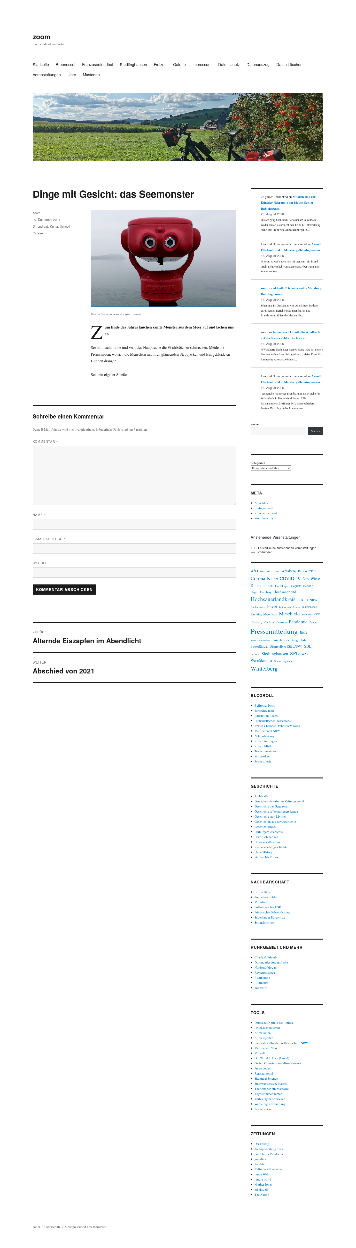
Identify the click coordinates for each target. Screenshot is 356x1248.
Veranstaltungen (47, 74)
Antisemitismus (270, 571)
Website (41, 563)
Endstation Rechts (267, 715)
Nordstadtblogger (266, 967)
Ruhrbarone (262, 977)
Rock (303, 632)
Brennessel (65, 64)
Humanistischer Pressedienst (273, 720)
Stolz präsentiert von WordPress (85, 1227)
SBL (307, 646)
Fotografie (295, 586)
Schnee (255, 654)
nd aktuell (261, 1189)
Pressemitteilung (274, 631)
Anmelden (261, 503)
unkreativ (261, 988)
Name (39, 514)
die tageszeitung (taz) (269, 1149)
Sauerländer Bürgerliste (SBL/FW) (276, 646)
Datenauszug (258, 64)
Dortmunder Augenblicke (271, 962)
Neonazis (307, 614)
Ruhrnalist (261, 982)
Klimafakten (263, 1033)
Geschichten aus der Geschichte (275, 821)
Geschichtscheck (266, 826)
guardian (260, 1159)
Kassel (272, 606)
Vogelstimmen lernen (268, 1093)
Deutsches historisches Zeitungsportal (279, 801)
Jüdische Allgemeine (268, 1169)
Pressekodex (263, 1068)
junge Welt (262, 1174)
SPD (295, 653)
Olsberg (257, 622)
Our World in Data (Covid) (272, 1058)
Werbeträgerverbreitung (270, 1104)
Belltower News (265, 705)
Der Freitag (262, 1144)
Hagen (254, 592)
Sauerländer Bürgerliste (289, 639)
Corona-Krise (264, 578)
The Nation (262, 1194)
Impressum (202, 64)
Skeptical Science (266, 1078)
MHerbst (260, 902)
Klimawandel (309, 607)
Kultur (54, 226)
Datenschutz (229, 64)
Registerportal (264, 1073)
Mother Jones (263, 1184)
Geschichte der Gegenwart (272, 806)
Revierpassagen (265, 972)
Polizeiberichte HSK (268, 907)
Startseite (41, 64)
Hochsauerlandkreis (273, 599)
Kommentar (45, 441)
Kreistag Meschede (264, 614)
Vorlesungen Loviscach (270, 1099)
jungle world (263, 1179)
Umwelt (65, 226)
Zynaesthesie (263, 761)
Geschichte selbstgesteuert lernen (276, 811)
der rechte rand (264, 710)
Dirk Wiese (311, 578)
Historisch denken (266, 837)
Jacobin (260, 1164)
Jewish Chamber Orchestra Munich (277, 726)
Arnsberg (289, 570)
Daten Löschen (289, 64)
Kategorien (258, 463)
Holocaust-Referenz (267, 842)
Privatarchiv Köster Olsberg (273, 912)
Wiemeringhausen (284, 661)
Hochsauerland (284, 591)
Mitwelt (260, 1053)
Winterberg (264, 668)
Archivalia (261, 796)
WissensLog (263, 756)
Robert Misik (263, 746)
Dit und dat (40, 226)
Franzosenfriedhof (97, 64)
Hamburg (265, 592)
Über (72, 74)
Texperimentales (265, 751)
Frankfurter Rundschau (270, 1154)
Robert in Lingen (266, 741)
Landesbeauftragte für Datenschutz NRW (281, 1043)
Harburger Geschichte (269, 832)
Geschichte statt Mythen (270, 816)
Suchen (255, 424)
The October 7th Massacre (272, 1088)
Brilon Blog (262, 892)
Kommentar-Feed (266, 513)
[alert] (287, 550)
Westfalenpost (261, 660)
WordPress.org (264, 518)
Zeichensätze (263, 1109)
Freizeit (160, 64)
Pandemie (298, 621)
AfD (254, 571)
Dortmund (258, 585)
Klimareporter (264, 1038)
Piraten (313, 622)
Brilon (302, 571)
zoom (41, 36)
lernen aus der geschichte (271, 847)
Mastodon (91, 74)
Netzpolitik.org (265, 736)
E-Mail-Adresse (49, 539)
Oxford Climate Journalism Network (278, 1063)
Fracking (308, 586)
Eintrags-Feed (264, 508)
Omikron (269, 622)
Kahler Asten (258, 607)
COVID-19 (290, 578)
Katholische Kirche (289, 607)
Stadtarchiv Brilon (267, 857)
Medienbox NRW (266, 1048)
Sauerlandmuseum (260, 640)
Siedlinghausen (133, 64)
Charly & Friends (266, 957)
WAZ (305, 654)
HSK (300, 600)
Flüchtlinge (281, 586)
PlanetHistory (263, 852)
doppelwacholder (266, 897)
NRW (317, 614)
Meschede (289, 613)
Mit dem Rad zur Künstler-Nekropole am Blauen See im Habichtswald (288, 202)
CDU (312, 571)
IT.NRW (311, 600)
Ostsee (38, 233)
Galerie (179, 64)
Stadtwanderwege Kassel (271, 1083)
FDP (270, 586)
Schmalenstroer (265, 922)
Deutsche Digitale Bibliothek (274, 1022)
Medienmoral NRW (267, 731)
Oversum (282, 622)
